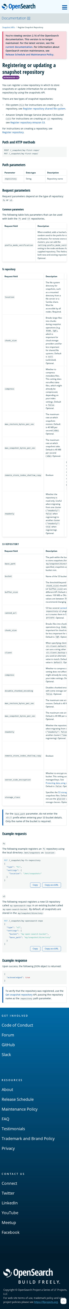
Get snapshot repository (19, 994)
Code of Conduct (17, 1025)
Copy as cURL (51, 884)
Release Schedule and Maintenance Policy (29, 54)
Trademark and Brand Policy (28, 1138)
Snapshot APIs (8, 27)
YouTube (10, 1212)
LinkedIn (10, 1203)
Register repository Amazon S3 (27, 122)
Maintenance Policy (20, 1109)
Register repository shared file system (44, 108)
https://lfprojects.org (46, 1302)
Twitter (8, 1193)
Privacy (8, 1148)
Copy (35, 884)
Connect (9, 1183)
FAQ (5, 1119)
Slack (6, 1054)
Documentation (14, 18)
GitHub (8, 1044)
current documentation (19, 47)
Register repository (13, 132)
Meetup (9, 1222)
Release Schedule (18, 1099)
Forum (8, 1035)
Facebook (11, 1232)
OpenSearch (19, 7)
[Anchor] (37, 142)
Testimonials (13, 1128)
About (7, 1089)
